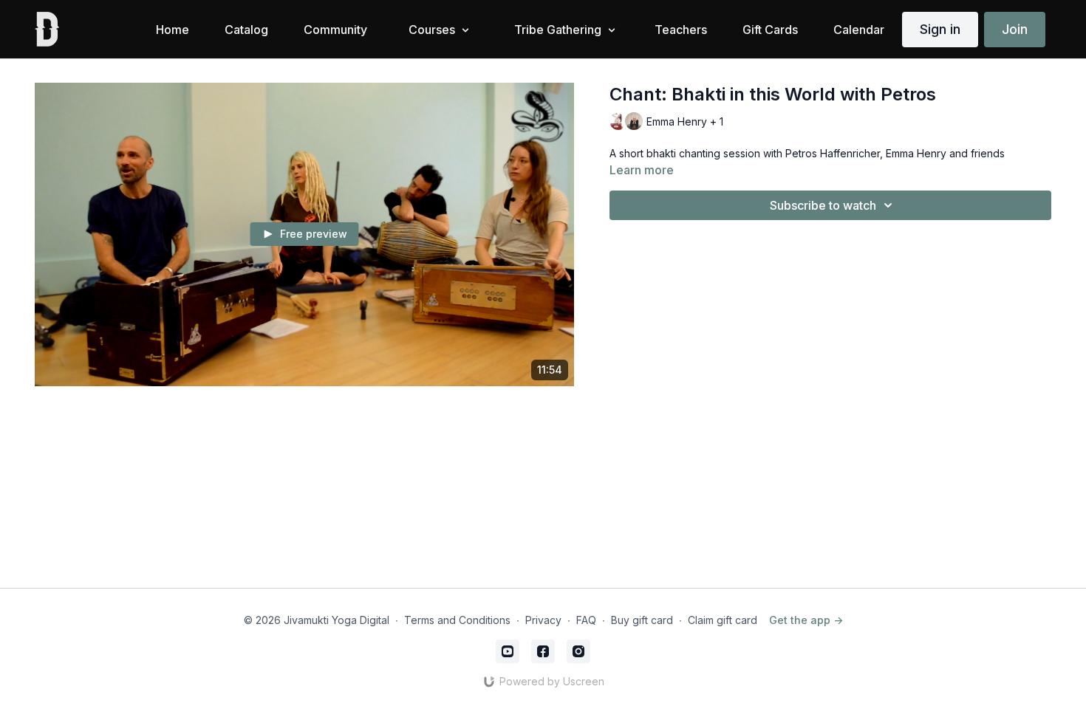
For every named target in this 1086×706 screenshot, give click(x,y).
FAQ (586, 620)
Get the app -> (806, 620)
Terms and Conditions (457, 620)
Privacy (543, 620)
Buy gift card (642, 620)
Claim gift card (722, 620)
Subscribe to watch (823, 205)
